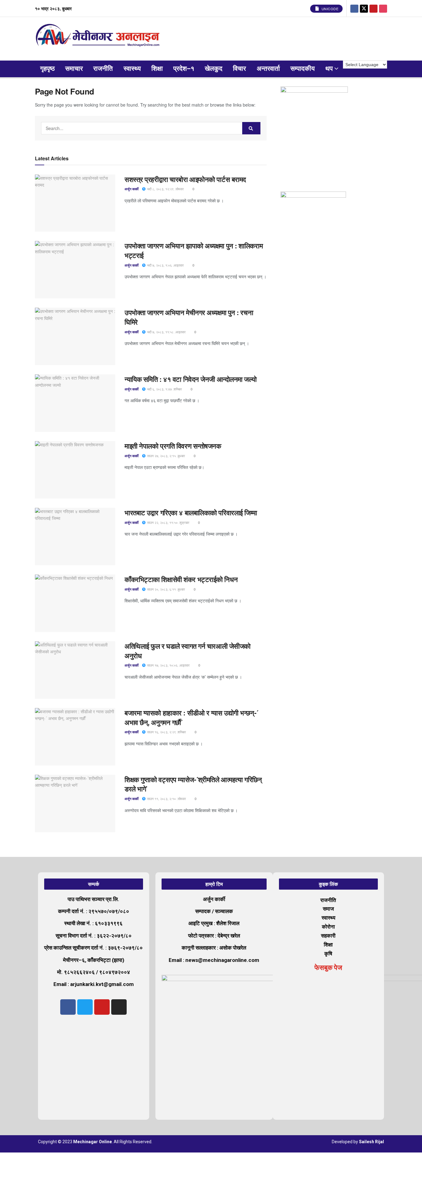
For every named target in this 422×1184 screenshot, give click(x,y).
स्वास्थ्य (132, 69)
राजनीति (103, 69)
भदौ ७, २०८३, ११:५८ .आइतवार (166, 331)
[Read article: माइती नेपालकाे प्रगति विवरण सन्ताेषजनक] (75, 470)
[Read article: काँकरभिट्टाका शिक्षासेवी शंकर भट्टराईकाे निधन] (75, 603)
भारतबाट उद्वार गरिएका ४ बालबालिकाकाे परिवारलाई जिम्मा (190, 512)
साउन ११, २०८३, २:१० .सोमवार (166, 798)
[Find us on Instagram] (383, 8)
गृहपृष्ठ (47, 69)
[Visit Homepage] (99, 39)
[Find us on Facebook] (354, 8)
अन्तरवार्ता (268, 69)
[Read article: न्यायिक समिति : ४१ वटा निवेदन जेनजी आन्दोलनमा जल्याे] (75, 403)
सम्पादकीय (302, 69)
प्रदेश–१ (183, 69)
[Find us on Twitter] (364, 8)
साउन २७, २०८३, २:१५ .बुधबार (165, 455)
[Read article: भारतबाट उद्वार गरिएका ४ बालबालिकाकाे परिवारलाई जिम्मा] (75, 536)
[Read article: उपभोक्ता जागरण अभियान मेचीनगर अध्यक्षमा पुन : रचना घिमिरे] (75, 336)
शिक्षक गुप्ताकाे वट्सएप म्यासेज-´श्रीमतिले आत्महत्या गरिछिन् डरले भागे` (193, 784)
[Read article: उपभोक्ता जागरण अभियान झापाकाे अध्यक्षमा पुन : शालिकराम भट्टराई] (75, 269)
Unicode (329, 8)
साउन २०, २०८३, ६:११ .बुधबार (165, 589)
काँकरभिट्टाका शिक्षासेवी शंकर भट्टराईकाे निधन (181, 579)
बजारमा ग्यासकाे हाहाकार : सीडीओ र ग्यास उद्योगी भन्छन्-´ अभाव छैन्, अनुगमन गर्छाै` (191, 717)
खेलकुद (213, 69)
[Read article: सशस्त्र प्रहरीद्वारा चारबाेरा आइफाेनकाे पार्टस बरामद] (75, 203)
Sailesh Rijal (371, 1141)
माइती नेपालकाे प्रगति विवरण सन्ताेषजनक (172, 446)
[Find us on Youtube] (373, 8)
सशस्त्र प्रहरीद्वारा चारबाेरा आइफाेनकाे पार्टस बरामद (185, 179)
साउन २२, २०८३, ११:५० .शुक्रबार (167, 522)
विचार (239, 69)
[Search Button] (251, 128)
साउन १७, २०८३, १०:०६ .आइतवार (168, 665)
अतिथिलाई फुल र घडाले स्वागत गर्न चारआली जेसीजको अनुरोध (187, 650)
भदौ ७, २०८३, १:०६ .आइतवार (165, 265)
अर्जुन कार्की (131, 189)
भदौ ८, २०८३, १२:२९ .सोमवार (165, 188)
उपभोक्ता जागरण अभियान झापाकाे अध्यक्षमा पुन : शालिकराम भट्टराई (193, 250)
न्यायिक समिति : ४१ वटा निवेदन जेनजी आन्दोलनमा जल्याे (191, 379)
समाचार (74, 69)
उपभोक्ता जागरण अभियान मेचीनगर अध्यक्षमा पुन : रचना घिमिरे (188, 317)
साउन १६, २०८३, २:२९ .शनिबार (166, 731)
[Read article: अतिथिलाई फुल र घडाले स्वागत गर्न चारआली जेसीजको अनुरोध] (75, 670)
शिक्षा (157, 69)
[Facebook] (68, 1007)
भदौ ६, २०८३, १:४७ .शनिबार (164, 388)
